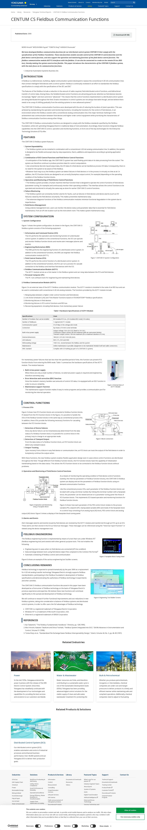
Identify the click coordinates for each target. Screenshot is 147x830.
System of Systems (90, 789)
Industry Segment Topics (91, 784)
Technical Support (107, 779)
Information (51, 779)
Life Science (51, 797)
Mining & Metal (16, 793)
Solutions (59, 6)
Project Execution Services (53, 791)
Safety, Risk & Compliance (34, 784)
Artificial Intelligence (90, 797)
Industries (47, 6)
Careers (88, 2)
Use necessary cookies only (130, 817)
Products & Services (75, 6)
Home (13, 12)
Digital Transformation (91, 795)
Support (117, 6)
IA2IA (85, 792)
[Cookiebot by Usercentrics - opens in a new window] (13, 826)
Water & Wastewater (66, 675)
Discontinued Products (55, 804)
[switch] (57, 826)
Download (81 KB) (122, 35)
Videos (68, 785)
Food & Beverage (17, 796)
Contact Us (129, 6)
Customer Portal (107, 790)
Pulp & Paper (16, 798)
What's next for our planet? (90, 780)
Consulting (51, 787)
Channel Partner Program (107, 796)
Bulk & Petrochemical (109, 675)
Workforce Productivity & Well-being (37, 780)
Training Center (107, 785)
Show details (104, 826)
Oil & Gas (15, 779)
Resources (27, 12)
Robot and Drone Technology (89, 801)
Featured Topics (103, 6)
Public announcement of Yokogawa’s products (55, 801)
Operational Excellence (37, 793)
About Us (81, 2)
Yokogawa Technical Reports (41, 12)
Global (106, 2)
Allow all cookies (130, 810)
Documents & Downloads (73, 779)
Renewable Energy (18, 790)
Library (90, 6)
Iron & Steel (15, 801)
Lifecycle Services (53, 795)
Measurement (52, 785)
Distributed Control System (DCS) (29, 742)
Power (17, 675)
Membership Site (97, 2)
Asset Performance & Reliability (36, 789)
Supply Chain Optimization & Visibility (37, 802)
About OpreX (88, 786)
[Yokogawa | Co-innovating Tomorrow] (19, 4)
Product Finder (106, 787)
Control (50, 782)
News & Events (72, 2)
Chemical (15, 785)
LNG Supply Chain (17, 782)
